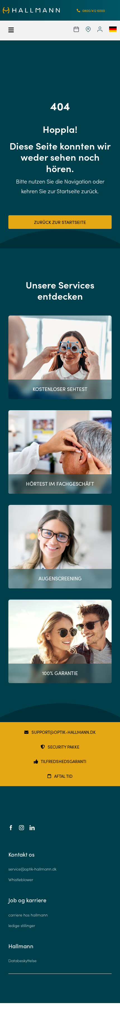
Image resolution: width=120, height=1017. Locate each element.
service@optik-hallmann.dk (32, 869)
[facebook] (10, 827)
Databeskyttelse (22, 960)
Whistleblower (20, 879)
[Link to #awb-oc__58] (16, 30)
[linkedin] (32, 827)
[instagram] (21, 827)
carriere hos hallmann (28, 915)
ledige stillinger (21, 925)
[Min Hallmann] (31, 9)
